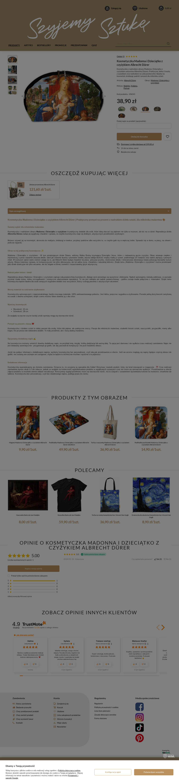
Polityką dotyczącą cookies (69, 770)
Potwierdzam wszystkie (154, 772)
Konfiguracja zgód (113, 772)
